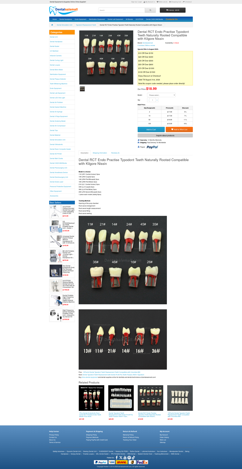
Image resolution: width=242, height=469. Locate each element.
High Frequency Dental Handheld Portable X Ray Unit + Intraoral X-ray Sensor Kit (68, 313)
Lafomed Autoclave (148, 451)
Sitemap (162, 442)
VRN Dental (131, 454)
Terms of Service (54, 442)
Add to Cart (151, 129)
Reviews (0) (115, 153)
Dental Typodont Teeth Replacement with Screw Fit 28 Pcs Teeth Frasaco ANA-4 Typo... (121, 414)
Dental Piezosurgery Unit (58, 168)
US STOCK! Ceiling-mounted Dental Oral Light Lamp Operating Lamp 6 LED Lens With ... (68, 211)
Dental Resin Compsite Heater (60, 149)
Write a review (150, 45)
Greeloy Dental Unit (90, 451)
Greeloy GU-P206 (121, 451)
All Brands (129, 19)
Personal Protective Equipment (60, 186)
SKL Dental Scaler (102, 454)
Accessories (54, 196)
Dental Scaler (54, 46)
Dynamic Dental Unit (74, 451)
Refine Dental (134, 451)
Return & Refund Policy (131, 437)
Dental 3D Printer (56, 154)
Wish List (163, 440)
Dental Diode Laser (56, 182)
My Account (164, 435)
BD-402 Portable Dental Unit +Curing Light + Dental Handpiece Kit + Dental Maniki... (68, 255)
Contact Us (53, 437)
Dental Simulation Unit (64, 25)
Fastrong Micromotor (162, 454)
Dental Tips (54, 130)
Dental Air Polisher (56, 102)
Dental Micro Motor (56, 69)
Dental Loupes (55, 65)
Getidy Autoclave (58, 451)
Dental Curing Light (56, 60)
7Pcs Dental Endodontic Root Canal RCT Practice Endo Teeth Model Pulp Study (90, 414)
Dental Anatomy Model (58, 121)
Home (55, 19)
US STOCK (139, 19)
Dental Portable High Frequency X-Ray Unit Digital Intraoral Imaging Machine (68, 298)
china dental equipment (90, 377)
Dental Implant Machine (58, 107)
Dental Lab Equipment (115, 19)
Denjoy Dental (76, 454)
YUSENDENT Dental (106, 451)
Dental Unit (54, 37)
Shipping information (100, 153)
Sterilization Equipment (97, 19)
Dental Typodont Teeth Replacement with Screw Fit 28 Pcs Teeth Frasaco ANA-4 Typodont (113, 375)
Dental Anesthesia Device (59, 172)
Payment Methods (92, 437)
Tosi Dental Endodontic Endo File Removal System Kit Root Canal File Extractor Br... (68, 270)
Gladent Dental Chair (145, 454)
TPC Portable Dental (118, 454)
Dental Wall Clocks (56, 158)
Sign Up (134, 2)
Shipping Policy (91, 435)
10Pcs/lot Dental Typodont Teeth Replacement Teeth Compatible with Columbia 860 (111, 372)
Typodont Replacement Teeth (86, 25)
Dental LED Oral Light (57, 98)
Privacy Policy (54, 435)
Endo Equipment (80, 19)
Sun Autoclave (162, 451)
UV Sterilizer (54, 51)
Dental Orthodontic (56, 144)
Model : (140, 95)
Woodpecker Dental (176, 451)
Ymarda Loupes (88, 454)
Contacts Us (172, 19)
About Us (52, 440)
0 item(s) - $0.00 (173, 10)
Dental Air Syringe (56, 112)
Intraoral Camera (56, 55)
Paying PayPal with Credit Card (97, 440)
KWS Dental (175, 454)
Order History (164, 437)
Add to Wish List (180, 129)
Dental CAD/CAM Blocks (154, 19)
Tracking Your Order (130, 440)
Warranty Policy (128, 435)
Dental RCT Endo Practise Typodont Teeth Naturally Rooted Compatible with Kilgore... (149, 414)
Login (140, 2)
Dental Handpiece (65, 19)
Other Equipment (56, 191)
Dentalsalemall (148, 43)
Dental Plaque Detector (58, 79)
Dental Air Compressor (58, 126)
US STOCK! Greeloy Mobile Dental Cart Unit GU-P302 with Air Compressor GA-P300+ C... (68, 284)
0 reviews (141, 45)
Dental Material (55, 135)
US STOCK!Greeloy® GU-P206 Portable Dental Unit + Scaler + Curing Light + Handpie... (69, 226)
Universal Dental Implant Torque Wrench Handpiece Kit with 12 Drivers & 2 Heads (68, 240)
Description (84, 153)
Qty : (139, 100)
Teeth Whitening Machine (58, 83)
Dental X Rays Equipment (59, 116)
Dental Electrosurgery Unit (59, 177)
